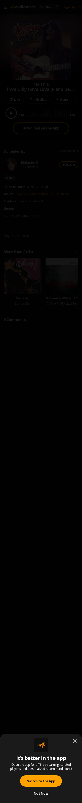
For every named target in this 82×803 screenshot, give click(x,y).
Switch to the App (41, 781)
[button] (41, 401)
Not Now (41, 793)
